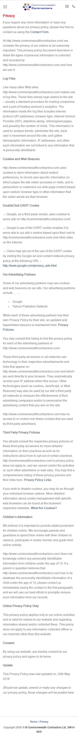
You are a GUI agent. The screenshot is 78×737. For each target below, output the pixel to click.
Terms (33, 722)
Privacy (44, 722)
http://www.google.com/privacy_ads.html (30, 265)
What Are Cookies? (44, 508)
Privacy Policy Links (37, 480)
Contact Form (39, 32)
